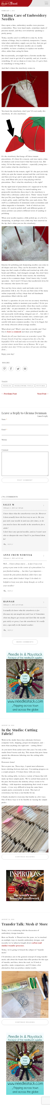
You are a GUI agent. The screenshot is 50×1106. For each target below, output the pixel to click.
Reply (10, 544)
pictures (41, 386)
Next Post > (42, 393)
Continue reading (31, 856)
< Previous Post (9, 393)
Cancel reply (42, 416)
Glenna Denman (35, 413)
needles (7, 386)
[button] (46, 2)
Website (4, 440)
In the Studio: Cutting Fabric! (20, 732)
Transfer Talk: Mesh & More (25, 924)
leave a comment (14, 331)
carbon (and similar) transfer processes (22, 944)
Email (4, 429)
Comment (5, 450)
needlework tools (24, 386)
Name (4, 419)
